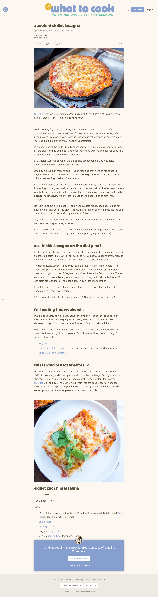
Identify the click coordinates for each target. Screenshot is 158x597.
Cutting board (46, 526)
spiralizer (39, 382)
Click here (39, 114)
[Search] (122, 9)
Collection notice (98, 579)
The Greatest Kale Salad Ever (55, 348)
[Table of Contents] (2, 298)
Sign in (150, 9)
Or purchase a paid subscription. (79, 565)
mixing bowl (52, 531)
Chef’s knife (45, 521)
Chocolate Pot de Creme (52, 352)
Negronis (44, 343)
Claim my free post (79, 558)
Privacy (80, 579)
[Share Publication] (127, 9)
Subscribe (137, 9)
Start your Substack (72, 585)
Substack (66, 592)
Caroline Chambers (41, 35)
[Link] (31, 246)
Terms (87, 579)
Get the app (91, 585)
